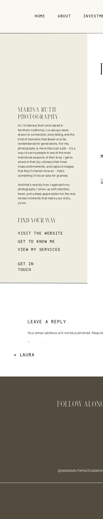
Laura (27, 354)
